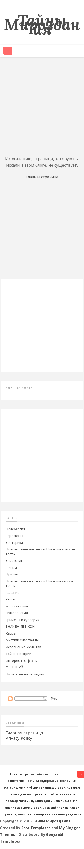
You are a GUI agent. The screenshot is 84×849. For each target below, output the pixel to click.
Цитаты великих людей (25, 674)
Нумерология (17, 612)
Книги (10, 599)
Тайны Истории (18, 653)
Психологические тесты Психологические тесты (40, 583)
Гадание (12, 592)
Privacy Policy (19, 738)
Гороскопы (14, 535)
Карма (11, 633)
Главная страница (42, 176)
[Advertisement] (42, 106)
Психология (15, 529)
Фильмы (12, 567)
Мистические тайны (22, 640)
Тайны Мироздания (42, 24)
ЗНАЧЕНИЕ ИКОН (20, 626)
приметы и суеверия (22, 619)
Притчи (12, 574)
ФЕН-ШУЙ (14, 667)
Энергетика (15, 560)
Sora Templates (35, 827)
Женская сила (17, 606)
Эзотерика (14, 542)
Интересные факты (22, 660)
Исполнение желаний (23, 647)
